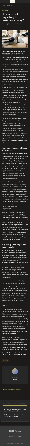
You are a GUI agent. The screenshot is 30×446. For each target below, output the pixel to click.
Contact (19, 436)
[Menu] (18, 1)
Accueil (3, 5)
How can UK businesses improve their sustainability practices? (15, 410)
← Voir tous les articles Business (11, 389)
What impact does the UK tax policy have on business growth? (14, 415)
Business (9, 5)
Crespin (18, 431)
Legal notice (11, 436)
